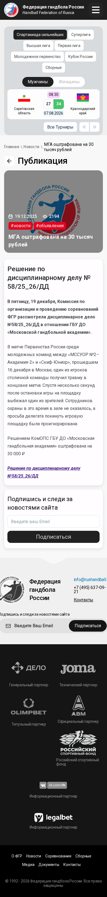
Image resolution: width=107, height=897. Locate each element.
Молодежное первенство (37, 56)
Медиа (28, 865)
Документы (48, 865)
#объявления (50, 225)
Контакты (72, 865)
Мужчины (38, 81)
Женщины (69, 81)
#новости (20, 225)
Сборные (54, 67)
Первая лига (69, 45)
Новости (33, 856)
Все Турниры (60, 127)
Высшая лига (38, 45)
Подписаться (53, 537)
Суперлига (81, 34)
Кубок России (80, 56)
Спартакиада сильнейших (40, 34)
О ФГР (17, 856)
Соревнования (58, 856)
